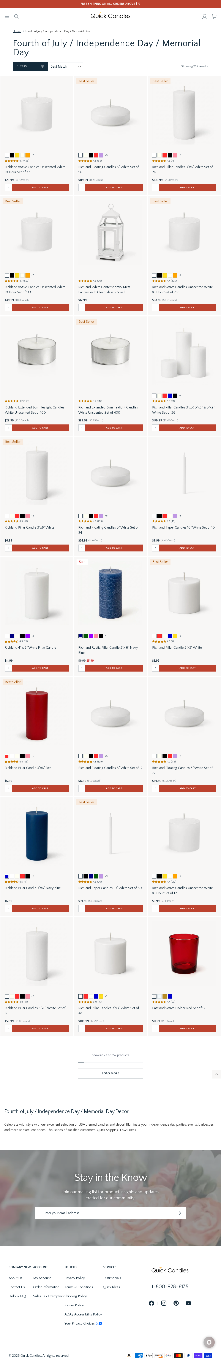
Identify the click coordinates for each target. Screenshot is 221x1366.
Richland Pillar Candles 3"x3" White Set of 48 (108, 1010)
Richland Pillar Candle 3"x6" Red (28, 768)
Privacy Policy (75, 1278)
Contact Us (17, 1287)
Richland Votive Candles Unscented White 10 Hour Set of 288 (182, 289)
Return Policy (74, 1305)
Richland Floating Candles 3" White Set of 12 (110, 768)
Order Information (46, 1287)
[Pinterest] (176, 1303)
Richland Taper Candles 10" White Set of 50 (110, 888)
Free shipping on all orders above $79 (111, 4)
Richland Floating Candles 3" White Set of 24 (108, 530)
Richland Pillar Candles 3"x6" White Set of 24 (182, 169)
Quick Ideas (111, 1287)
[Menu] (6, 16)
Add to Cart (40, 187)
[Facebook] (151, 1303)
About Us (15, 1278)
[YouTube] (188, 1303)
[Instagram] (163, 1303)
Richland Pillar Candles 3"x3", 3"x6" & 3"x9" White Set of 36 (183, 410)
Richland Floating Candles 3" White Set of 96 (108, 169)
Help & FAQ (17, 1296)
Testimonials (112, 1278)
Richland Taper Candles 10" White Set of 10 (183, 527)
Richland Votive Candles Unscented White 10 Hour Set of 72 (35, 169)
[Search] (16, 16)
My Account (42, 1278)
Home (17, 31)
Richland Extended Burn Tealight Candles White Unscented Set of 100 (34, 410)
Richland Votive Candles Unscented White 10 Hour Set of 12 (182, 890)
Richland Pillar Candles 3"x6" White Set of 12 (35, 1010)
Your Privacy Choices (80, 1323)
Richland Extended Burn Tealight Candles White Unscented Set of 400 (108, 410)
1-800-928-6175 (170, 1287)
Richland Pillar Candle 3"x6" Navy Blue (33, 888)
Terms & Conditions (79, 1287)
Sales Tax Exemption (48, 1296)
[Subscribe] (179, 1213)
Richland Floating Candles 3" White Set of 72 (182, 770)
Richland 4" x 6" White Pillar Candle (30, 648)
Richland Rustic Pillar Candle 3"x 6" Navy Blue (108, 650)
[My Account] (204, 16)
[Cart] (214, 16)
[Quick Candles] (110, 16)
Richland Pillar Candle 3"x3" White (177, 648)
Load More (110, 1073)
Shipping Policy (76, 1296)
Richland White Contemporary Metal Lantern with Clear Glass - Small (104, 289)
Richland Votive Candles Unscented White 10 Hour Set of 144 (35, 289)
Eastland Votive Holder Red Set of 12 (178, 1008)
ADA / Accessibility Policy (83, 1314)
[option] (7, 155)
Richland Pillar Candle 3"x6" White (29, 527)
